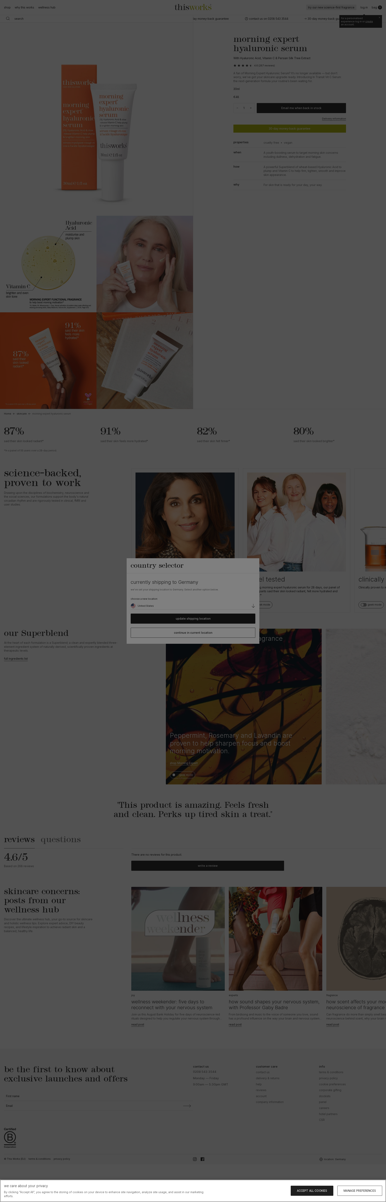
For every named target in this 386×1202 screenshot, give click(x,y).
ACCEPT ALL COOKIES (312, 1190)
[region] (193, 1191)
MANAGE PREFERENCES (360, 1190)
